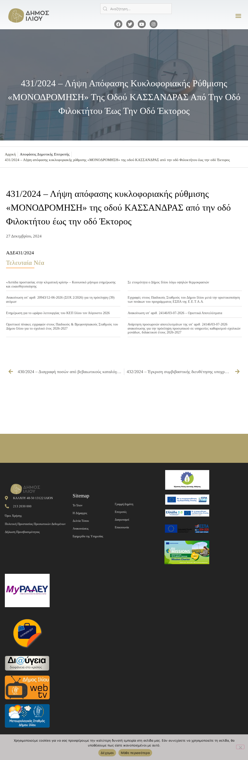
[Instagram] (153, 24)
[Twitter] (130, 24)
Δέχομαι (107, 753)
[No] (240, 747)
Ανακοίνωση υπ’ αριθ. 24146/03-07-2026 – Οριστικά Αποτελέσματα (175, 313)
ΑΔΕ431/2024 (20, 252)
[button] (238, 16)
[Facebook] (118, 24)
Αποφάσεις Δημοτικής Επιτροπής (45, 154)
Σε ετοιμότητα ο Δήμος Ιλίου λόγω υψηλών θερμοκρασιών (168, 282)
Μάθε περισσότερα (135, 753)
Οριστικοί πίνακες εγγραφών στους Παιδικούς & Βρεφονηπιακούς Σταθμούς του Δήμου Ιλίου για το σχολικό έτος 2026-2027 (62, 326)
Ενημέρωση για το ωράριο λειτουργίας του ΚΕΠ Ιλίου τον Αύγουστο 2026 (58, 313)
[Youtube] (142, 24)
